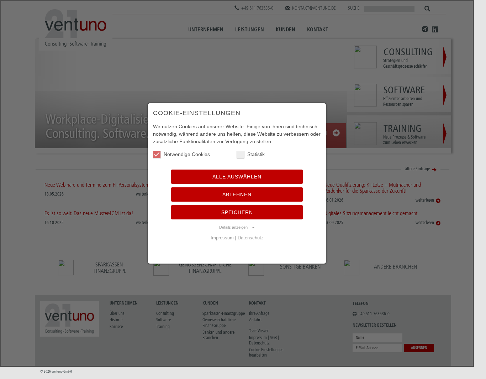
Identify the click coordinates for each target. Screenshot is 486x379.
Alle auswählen (237, 177)
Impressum (222, 237)
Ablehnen (237, 194)
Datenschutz (251, 237)
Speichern (237, 212)
